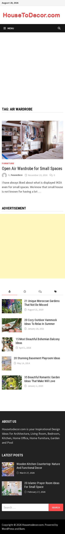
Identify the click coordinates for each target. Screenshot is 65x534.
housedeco (16, 175)
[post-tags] (55, 291)
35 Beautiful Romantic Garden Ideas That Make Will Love (42, 379)
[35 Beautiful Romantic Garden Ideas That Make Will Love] (12, 378)
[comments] (40, 291)
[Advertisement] (32, 66)
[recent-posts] (24, 291)
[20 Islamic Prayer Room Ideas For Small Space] (12, 483)
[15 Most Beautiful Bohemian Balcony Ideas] (7, 339)
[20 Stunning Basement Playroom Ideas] (6, 359)
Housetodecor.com (33, 524)
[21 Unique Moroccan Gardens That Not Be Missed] (12, 301)
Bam (22, 528)
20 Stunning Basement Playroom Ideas (37, 358)
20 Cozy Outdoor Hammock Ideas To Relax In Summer (40, 322)
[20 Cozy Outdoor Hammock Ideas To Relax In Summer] (12, 320)
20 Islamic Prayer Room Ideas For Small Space (42, 485)
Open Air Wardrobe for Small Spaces (32, 168)
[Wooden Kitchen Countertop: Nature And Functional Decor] (8, 464)
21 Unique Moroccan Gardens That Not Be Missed (42, 302)
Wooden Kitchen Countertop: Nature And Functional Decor (38, 465)
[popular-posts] (9, 291)
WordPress (8, 528)
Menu (11, 28)
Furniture (8, 163)
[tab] (9, 291)
